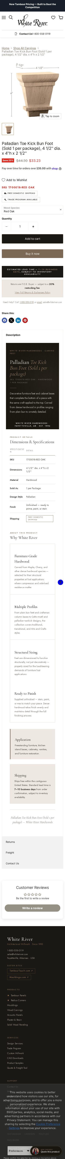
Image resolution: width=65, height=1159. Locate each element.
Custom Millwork (15, 1053)
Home (5, 48)
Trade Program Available (23, 199)
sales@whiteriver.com (17, 954)
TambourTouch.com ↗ (21, 970)
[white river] (32, 20)
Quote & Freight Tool (17, 1068)
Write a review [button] (32, 908)
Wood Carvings (15, 1010)
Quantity (7, 218)
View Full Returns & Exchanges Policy (32, 292)
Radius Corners (16, 1000)
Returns (10, 841)
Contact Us (12, 863)
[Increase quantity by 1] (33, 226)
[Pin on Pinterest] (25, 320)
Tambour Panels (16, 995)
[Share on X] (11, 320)
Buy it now (33, 253)
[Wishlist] (53, 17)
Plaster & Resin (14, 1020)
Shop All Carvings (24, 48)
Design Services (15, 1043)
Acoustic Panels (15, 1015)
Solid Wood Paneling (17, 1024)
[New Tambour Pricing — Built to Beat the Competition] (32, 6)
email (39, 302)
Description (13, 334)
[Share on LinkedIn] (18, 320)
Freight (10, 852)
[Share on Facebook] (4, 320)
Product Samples (15, 1063)
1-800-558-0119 (27, 302)
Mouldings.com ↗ (19, 977)
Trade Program (14, 1048)
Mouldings (12, 1005)
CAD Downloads (15, 1058)
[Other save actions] (28, 1150)
